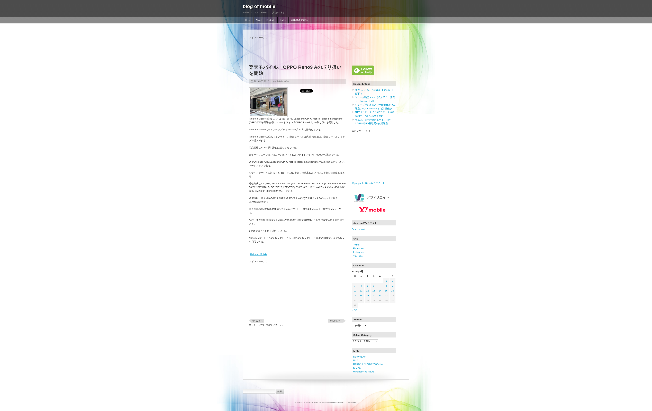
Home (248, 20)
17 (355, 295)
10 (355, 290)
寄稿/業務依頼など (300, 20)
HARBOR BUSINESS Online (368, 364)
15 (386, 290)
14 (380, 290)
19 (367, 295)
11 (361, 290)
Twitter (356, 244)
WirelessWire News (363, 371)
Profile (283, 20)
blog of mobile (259, 6)
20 (373, 295)
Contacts (270, 20)
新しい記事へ (336, 321)
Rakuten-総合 (282, 81)
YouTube (358, 255)
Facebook (358, 248)
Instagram (358, 252)
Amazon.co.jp (359, 229)
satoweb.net (359, 356)
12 (367, 290)
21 (380, 295)
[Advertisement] (311, 47)
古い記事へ (257, 321)
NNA (355, 360)
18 (361, 295)
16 (392, 290)
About (259, 20)
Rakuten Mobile (258, 254)
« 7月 (354, 309)
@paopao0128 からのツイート (368, 183)
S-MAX (357, 368)
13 (373, 290)
